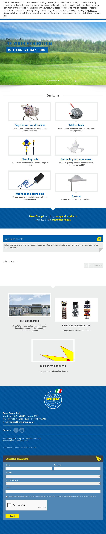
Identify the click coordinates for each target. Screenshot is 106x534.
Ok (5, 15)
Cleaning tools (30, 159)
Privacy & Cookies (21, 441)
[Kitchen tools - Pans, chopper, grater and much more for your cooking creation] (76, 111)
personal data (29, 496)
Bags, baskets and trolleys (30, 125)
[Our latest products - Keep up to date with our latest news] (53, 350)
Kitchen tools (76, 125)
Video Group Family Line (76, 325)
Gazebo (76, 196)
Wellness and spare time (30, 194)
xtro (34, 448)
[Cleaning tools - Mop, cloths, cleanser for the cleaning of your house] (29, 146)
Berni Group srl (29, 321)
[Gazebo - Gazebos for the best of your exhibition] (76, 182)
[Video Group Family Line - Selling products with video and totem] (76, 309)
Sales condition (8, 441)
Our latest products (53, 366)
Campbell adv (17, 448)
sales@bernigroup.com (21, 422)
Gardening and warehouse (76, 159)
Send (12, 516)
